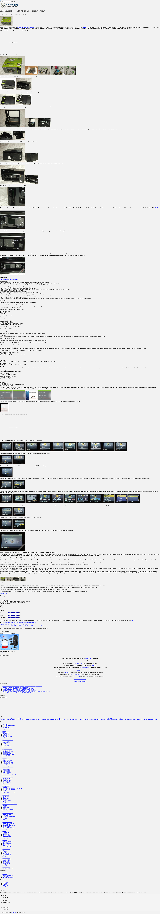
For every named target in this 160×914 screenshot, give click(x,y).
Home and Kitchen (6, 772)
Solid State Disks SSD (7, 841)
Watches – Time (6, 860)
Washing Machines (6, 859)
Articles (19, 719)
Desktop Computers (7, 746)
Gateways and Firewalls (7, 762)
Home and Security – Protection (9, 774)
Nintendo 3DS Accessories (8, 809)
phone (100, 719)
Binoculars (4, 733)
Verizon (149, 719)
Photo (15, 622)
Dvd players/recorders (7, 751)
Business (31, 719)
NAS (89, 719)
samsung (132, 719)
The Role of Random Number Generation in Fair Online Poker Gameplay (18, 692)
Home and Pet (5, 773)
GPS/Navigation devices (7, 763)
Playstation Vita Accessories (8, 825)
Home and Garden (6, 770)
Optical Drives (5, 815)
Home (64, 719)
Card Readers (5, 737)
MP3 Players (5, 801)
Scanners (4, 837)
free (45, 719)
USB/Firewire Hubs (6, 855)
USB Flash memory (6, 853)
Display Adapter (6, 750)
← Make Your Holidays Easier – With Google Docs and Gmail (13, 624)
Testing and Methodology (8, 877)
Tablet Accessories (6, 843)
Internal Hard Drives (7, 778)
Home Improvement (6, 776)
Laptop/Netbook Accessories (9, 789)
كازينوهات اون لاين (76, 676)
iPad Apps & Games (6, 782)
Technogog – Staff (6, 876)
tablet (138, 719)
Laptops (4, 790)
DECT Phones (5, 745)
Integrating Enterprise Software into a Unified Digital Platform (16, 687)
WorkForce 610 (32, 622)
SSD (136, 719)
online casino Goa (82, 660)
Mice (3, 797)
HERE (132, 620)
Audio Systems (5, 732)
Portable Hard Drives (7, 827)
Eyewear (4, 756)
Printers (4, 831)
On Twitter (4, 883)
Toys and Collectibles (7, 846)
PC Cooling (4, 818)
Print (18, 622)
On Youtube (5, 885)
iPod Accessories (6, 785)
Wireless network (6, 863)
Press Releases (5, 829)
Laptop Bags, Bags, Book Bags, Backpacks (12, 788)
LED (82, 719)
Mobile (87, 719)
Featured (4, 758)
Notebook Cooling (6, 814)
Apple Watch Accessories (8, 729)
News (3, 808)
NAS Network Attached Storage (9, 804)
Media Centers (5, 795)
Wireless (155, 719)
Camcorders (5, 735)
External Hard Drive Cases (8, 754)
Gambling (47, 719)
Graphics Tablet (6, 765)
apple (9, 719)
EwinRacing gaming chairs (6, 652)
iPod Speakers (5, 786)
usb (147, 719)
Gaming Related (6, 761)
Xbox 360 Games (6, 867)
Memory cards (5, 796)
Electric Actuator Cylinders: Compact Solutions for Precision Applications (19, 690)
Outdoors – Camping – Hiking (9, 816)
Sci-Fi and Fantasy (6, 838)
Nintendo (92, 719)
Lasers (3, 791)
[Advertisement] (80, 706)
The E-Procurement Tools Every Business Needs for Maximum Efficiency (18, 688)
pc (97, 719)
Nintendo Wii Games (7, 811)
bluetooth (27, 719)
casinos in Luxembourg (74, 674)
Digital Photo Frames (7, 749)
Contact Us (5, 872)
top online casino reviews (84, 667)
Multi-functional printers (8, 802)
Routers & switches (6, 836)
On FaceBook (5, 882)
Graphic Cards (5, 764)
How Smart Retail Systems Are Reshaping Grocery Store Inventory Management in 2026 (22, 686)
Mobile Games (5, 798)
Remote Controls (6, 835)
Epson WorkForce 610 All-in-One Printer (9, 279)
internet (67, 719)
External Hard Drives (7, 755)
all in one (6, 622)
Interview (4, 779)
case (37, 719)
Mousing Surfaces (6, 800)
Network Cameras (6, 807)
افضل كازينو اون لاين (79, 669)
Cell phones (5, 738)
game (51, 719)
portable (103, 719)
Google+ (4, 887)
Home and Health (6, 771)
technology (141, 719)
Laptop (80, 719)
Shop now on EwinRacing (80, 679)
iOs (70, 719)
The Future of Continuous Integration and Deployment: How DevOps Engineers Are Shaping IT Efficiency (26, 691)
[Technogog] (9, 7)
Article (13, 719)
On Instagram (5, 886)
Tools (3, 845)
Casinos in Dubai (88, 658)
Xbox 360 (4, 864)
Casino (40, 719)
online (95, 719)
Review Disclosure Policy (8, 875)
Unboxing (4, 851)
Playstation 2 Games (7, 822)
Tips (144, 719)
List (84, 719)
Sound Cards (5, 842)
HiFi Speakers (5, 768)
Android (2, 719)
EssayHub (94, 665)
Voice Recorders (6, 856)
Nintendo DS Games (7, 810)
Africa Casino (67, 672)
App (6, 719)
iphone (75, 719)
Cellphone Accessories (7, 740)
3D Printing (5, 724)
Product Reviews (111, 719)
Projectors (4, 833)
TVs (3, 850)
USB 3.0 (4, 852)
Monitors (4, 799)
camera (34, 719)
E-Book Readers (6, 752)
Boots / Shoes (5, 734)
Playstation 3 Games (7, 824)
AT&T (23, 719)
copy (9, 622)
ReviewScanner (25, 622)
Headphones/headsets (7, 767)
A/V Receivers (5, 727)
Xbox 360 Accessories (7, 865)
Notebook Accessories (7, 813)
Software (4, 840)
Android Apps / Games (7, 728)
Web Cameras (5, 861)
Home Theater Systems (7, 777)
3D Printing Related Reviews (8, 725)
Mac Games (5, 794)
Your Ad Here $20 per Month (80, 681)
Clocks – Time (5, 741)
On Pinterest (5, 884)
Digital (43, 719)
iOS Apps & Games (6, 780)
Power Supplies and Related (8, 828)
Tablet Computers (6, 844)
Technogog (13, 912)
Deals (3, 744)
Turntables (4, 847)
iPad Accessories (6, 781)
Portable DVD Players (7, 826)
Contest (4, 743)
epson (12, 622)
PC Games (4, 819)
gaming (58, 719)
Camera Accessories (7, 736)
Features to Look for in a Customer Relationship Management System (18, 689)
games (54, 719)
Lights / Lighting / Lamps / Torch (9, 792)
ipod (77, 719)
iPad (72, 719)
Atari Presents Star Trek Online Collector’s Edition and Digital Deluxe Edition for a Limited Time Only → (23, 625)
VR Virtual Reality (6, 858)
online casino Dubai (78, 663)
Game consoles (5, 759)
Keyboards (4, 787)
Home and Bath (6, 769)
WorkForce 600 (85, 27)
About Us (4, 874)
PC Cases (4, 817)
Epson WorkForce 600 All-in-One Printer (26, 27)
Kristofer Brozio (7, 14)
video (152, 719)
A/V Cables (5, 726)
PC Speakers (5, 820)
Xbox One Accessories (7, 868)
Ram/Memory (5, 834)
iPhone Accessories (6, 783)
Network (4, 806)
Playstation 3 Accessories (8, 823)
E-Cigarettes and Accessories (9, 753)
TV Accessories (6, 849)
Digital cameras (6, 747)
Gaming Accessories (7, 760)
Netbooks (4, 805)
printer (20, 622)
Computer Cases (6, 742)
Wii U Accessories (6, 862)
